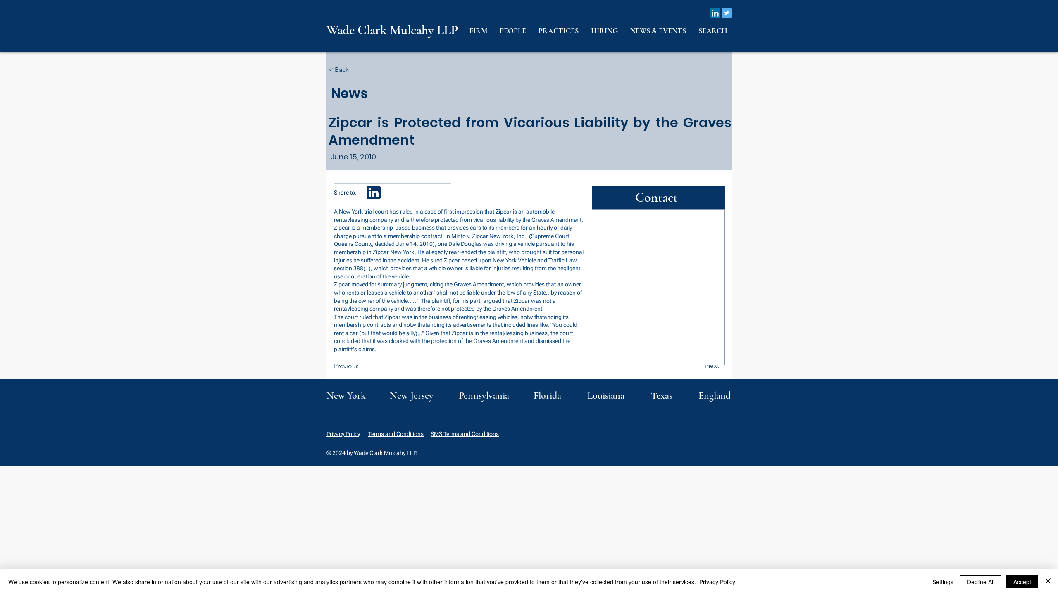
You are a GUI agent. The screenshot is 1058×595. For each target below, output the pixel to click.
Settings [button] (942, 582)
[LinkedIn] (715, 13)
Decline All (980, 582)
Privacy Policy (343, 434)
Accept (1022, 582)
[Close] (1048, 581)
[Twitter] (727, 13)
